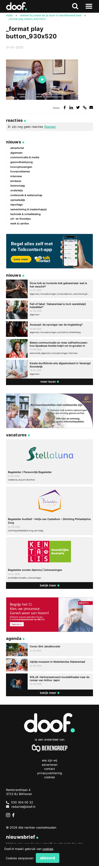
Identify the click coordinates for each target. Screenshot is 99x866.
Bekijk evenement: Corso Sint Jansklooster (49, 649)
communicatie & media (24, 157)
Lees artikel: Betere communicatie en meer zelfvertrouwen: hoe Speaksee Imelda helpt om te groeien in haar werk (49, 348)
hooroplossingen (21, 167)
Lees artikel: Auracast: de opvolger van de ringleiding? (49, 329)
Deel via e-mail (91, 107)
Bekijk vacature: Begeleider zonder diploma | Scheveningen (49, 559)
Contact (49, 769)
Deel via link (85, 107)
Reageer (50, 127)
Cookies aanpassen (19, 858)
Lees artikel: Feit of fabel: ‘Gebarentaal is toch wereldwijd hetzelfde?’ (49, 309)
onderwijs (16, 190)
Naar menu (89, 6)
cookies (48, 849)
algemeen (16, 152)
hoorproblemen (20, 171)
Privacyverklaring (49, 773)
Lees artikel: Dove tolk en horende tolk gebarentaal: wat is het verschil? (49, 289)
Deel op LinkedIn (71, 107)
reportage (16, 204)
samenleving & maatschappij (28, 209)
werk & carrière (19, 223)
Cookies (49, 777)
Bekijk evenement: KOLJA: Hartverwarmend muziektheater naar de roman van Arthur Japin (49, 681)
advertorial (17, 148)
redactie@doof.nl (23, 806)
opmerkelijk (17, 200)
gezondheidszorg (21, 162)
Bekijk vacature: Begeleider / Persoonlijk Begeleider (49, 461)
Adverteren (49, 765)
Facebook (14, 815)
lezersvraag (17, 185)
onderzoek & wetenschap (26, 195)
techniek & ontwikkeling (25, 214)
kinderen (15, 181)
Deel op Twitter (78, 107)
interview (16, 176)
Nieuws (13, 141)
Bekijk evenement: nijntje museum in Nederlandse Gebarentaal (49, 664)
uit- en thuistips (20, 218)
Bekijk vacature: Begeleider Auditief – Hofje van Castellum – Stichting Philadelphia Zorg (49, 510)
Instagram (8, 815)
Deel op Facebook (65, 107)
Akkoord (47, 858)
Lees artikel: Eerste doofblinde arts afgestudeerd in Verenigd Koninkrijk (49, 369)
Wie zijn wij (49, 760)
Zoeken (75, 6)
